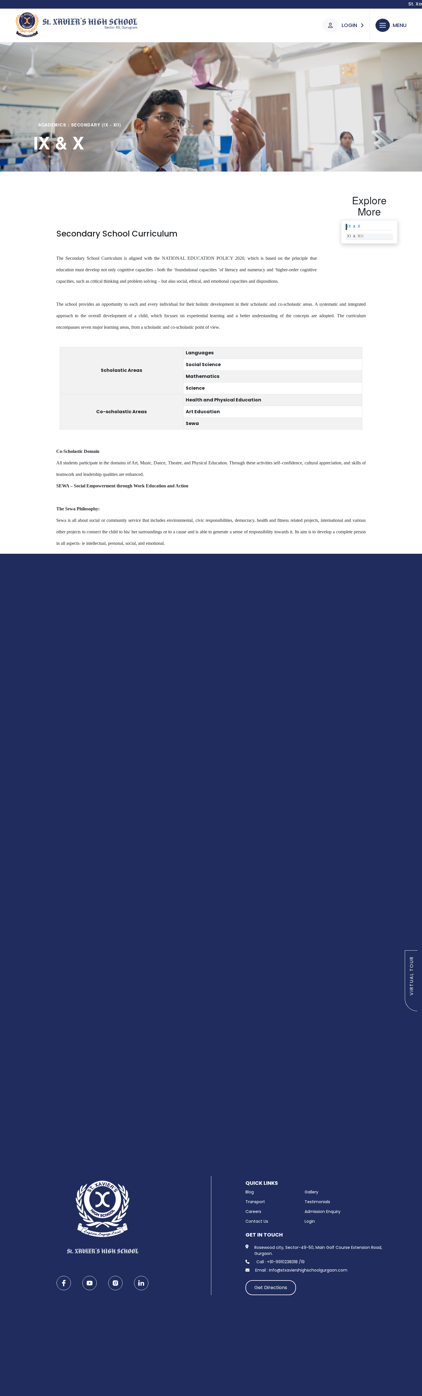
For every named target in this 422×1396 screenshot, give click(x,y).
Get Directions (270, 1287)
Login (310, 1221)
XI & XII (355, 236)
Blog (249, 1192)
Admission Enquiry (322, 1211)
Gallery (311, 1192)
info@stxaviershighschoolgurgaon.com (308, 1270)
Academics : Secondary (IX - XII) (79, 125)
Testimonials (317, 1202)
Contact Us (256, 1221)
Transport (255, 1202)
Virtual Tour (411, 975)
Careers (253, 1211)
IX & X (354, 226)
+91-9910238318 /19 (286, 1262)
